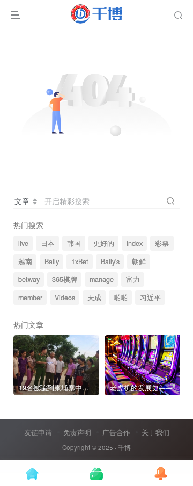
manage (102, 279)
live (23, 243)
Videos (65, 297)
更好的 (103, 243)
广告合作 (116, 432)
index (135, 243)
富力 (133, 279)
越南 (25, 261)
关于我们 (155, 432)
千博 (124, 447)
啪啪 (121, 297)
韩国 (74, 243)
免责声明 (77, 432)
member (30, 297)
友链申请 (38, 432)
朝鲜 (139, 261)
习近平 (150, 297)
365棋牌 (64, 279)
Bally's (110, 261)
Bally (51, 261)
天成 (94, 297)
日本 (48, 243)
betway (29, 279)
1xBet (79, 261)
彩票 (162, 243)
